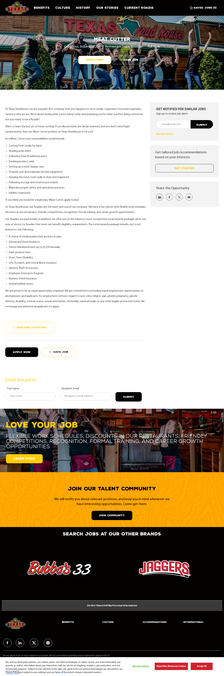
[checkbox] (129, 60)
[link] (164, 134)
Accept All (201, 666)
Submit (128, 396)
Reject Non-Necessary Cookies (171, 666)
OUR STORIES (107, 7)
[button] (94, 60)
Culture (62, 7)
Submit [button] (201, 124)
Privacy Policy (12, 672)
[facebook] (7, 643)
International (193, 622)
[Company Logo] (18, 8)
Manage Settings (141, 666)
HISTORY (83, 7)
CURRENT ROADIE (138, 7)
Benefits (41, 7)
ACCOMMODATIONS (155, 622)
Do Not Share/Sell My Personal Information (112, 605)
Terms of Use (61, 672)
